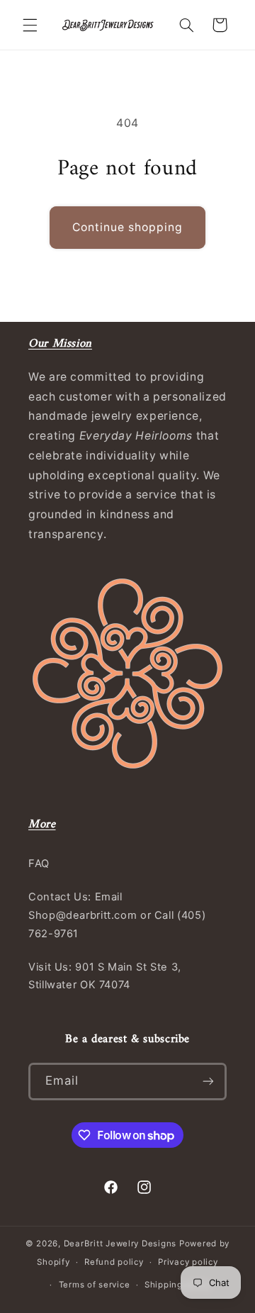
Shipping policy (177, 1285)
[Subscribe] (208, 1081)
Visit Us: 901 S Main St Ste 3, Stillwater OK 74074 (104, 976)
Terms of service (94, 1285)
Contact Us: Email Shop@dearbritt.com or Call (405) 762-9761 (116, 915)
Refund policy (114, 1262)
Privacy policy (187, 1262)
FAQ (39, 863)
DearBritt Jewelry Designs (120, 1243)
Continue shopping (127, 227)
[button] (29, 25)
